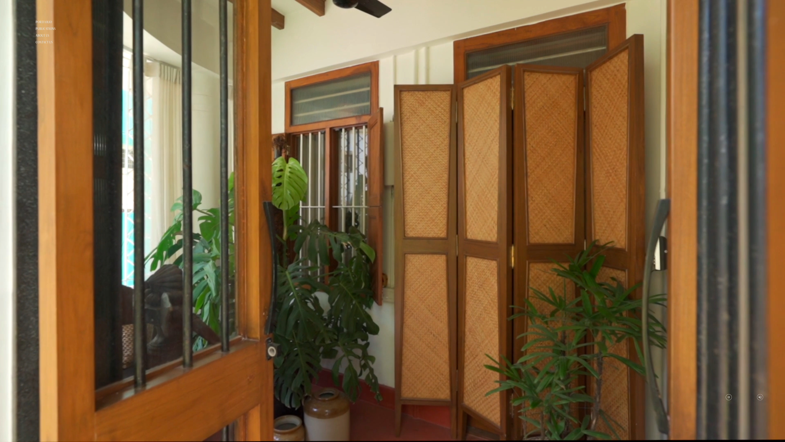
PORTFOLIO (44, 22)
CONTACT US (44, 42)
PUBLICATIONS (46, 28)
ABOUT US (42, 35)
